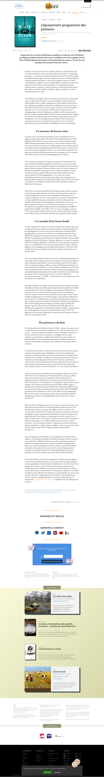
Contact (50, 756)
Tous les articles (64, 1)
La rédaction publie (42, 1)
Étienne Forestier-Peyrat (49, 41)
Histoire (59, 12)
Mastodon (67, 758)
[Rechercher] (90, 6)
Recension (44, 19)
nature (16, 50)
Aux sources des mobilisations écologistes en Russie (64, 599)
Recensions (75, 12)
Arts (38, 12)
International (44, 12)
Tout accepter (47, 772)
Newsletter (68, 754)
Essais (69, 12)
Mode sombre (72, 1)
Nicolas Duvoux (44, 630)
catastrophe (25, 50)
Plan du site (51, 765)
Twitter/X (67, 765)
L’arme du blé (59, 671)
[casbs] (42, 736)
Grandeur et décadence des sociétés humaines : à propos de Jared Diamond (57, 625)
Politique (21, 12)
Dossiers (38, 760)
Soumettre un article (31, 1)
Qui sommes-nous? (53, 1)
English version (63, 50)
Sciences (64, 12)
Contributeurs (51, 760)
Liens (49, 763)
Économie (33, 12)
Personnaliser (57, 772)
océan (30, 50)
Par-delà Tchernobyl (62, 596)
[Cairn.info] (59, 736)
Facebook (79, 754)
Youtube (79, 756)
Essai (54, 594)
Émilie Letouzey (44, 653)
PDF (80, 50)
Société (27, 12)
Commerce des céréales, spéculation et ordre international (62, 676)
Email (42, 556)
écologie (20, 50)
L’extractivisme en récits (50, 648)
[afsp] (49, 736)
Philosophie (52, 12)
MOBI (88, 50)
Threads (67, 760)
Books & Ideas (88, 1)
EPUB (84, 50)
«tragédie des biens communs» (44, 479)
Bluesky (67, 756)
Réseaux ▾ (79, 1)
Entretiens (82, 12)
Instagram (67, 763)
